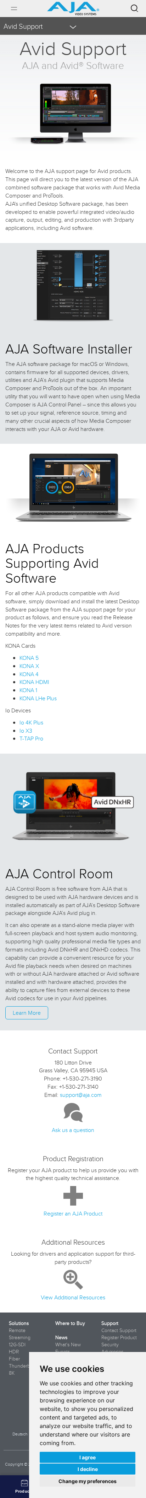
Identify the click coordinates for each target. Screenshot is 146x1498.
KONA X (29, 666)
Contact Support (118, 1330)
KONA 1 (28, 690)
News (61, 1337)
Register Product (119, 1337)
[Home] (73, 6)
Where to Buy (70, 1323)
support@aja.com (81, 1095)
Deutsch (19, 1434)
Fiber (14, 1358)
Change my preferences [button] (87, 1481)
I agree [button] (87, 1457)
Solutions (19, 1323)
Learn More (27, 1013)
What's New (68, 1344)
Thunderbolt (22, 1365)
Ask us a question (73, 1130)
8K (12, 1372)
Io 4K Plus (31, 722)
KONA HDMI (34, 682)
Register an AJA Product (73, 1213)
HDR (14, 1351)
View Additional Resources (73, 1297)
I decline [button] (88, 1469)
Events (62, 1351)
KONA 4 (29, 674)
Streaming (19, 1337)
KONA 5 (29, 658)
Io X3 (25, 730)
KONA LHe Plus (38, 698)
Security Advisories (112, 1348)
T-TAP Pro (31, 738)
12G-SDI (17, 1344)
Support (109, 1323)
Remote (17, 1330)
